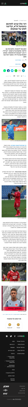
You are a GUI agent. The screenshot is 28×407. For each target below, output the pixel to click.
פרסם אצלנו (22, 386)
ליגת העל (16, 20)
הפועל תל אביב (18, 60)
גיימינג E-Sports (10, 372)
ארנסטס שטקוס (17, 314)
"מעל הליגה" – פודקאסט (11, 357)
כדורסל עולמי (20, 350)
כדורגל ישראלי (23, 20)
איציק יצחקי (18, 64)
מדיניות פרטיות (12, 379)
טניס (13, 369)
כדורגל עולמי (21, 344)
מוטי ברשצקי (8, 314)
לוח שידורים (11, 350)
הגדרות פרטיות (21, 393)
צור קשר (23, 388)
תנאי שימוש (11, 375)
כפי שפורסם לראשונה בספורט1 (18, 145)
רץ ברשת (12, 344)
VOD (13, 341)
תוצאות (12, 347)
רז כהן (4, 314)
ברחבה (13, 353)
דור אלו (12, 314)
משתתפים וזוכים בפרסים (11, 366)
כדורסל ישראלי (20, 347)
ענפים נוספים (20, 353)
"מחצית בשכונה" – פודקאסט (10, 361)
